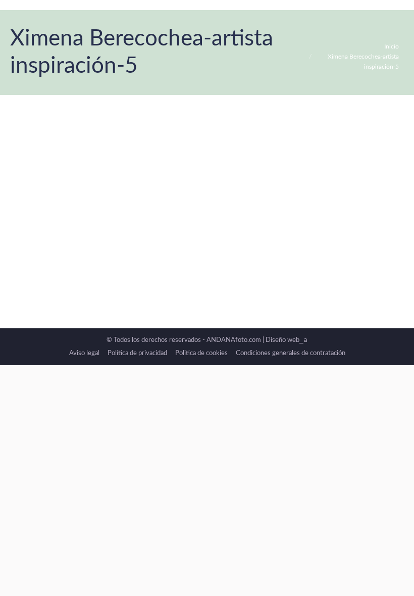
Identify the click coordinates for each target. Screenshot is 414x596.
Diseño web (286, 340)
